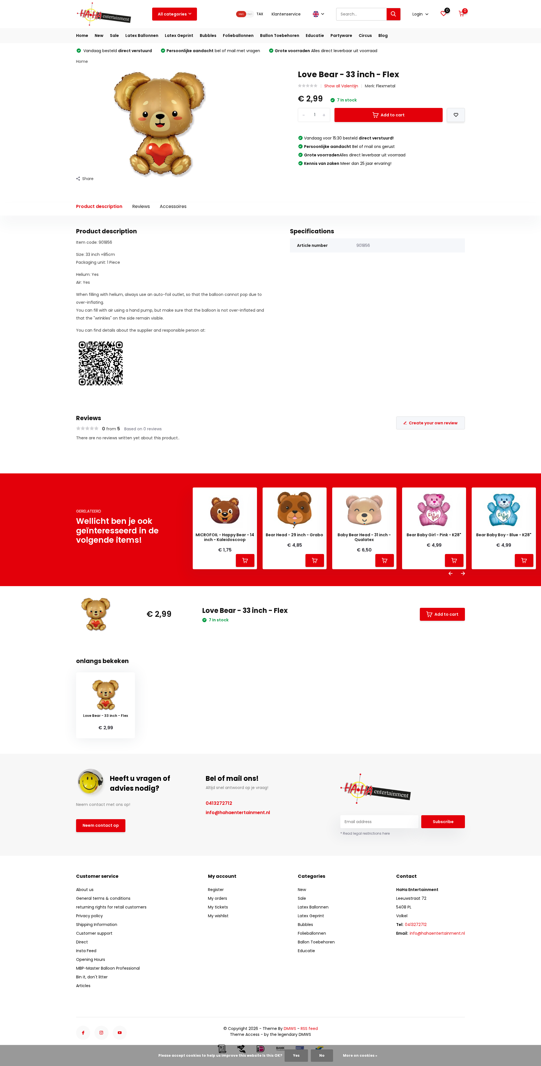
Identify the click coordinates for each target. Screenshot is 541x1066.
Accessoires (173, 206)
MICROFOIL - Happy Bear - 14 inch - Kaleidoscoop (225, 537)
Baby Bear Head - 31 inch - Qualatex (364, 537)
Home (82, 35)
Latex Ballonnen (141, 35)
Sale (114, 35)
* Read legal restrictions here (365, 833)
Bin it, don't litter (92, 977)
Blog (383, 35)
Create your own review (433, 423)
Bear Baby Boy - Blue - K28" (503, 535)
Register (216, 889)
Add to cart (393, 115)
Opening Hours (90, 959)
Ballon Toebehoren (279, 35)
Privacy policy (89, 916)
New (99, 35)
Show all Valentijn (341, 86)
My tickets (218, 907)
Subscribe (443, 822)
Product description (99, 206)
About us (85, 889)
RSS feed (309, 1028)
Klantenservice (286, 14)
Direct (82, 942)
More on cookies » (360, 1055)
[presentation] (451, 574)
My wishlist (218, 916)
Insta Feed (86, 951)
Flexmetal (385, 86)
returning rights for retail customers (111, 907)
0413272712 (219, 803)
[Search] (394, 14)
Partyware (341, 35)
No (322, 1055)
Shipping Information (96, 924)
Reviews (141, 206)
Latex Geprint (179, 35)
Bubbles (208, 35)
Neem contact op (101, 825)
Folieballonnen (238, 35)
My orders (217, 898)
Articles (83, 986)
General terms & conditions (103, 898)
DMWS (290, 1028)
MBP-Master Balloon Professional (108, 968)
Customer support (94, 933)
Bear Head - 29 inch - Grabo (294, 535)
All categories (172, 14)
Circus (365, 35)
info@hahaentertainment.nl (238, 812)
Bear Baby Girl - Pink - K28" (434, 535)
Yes (296, 1055)
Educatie (315, 35)
